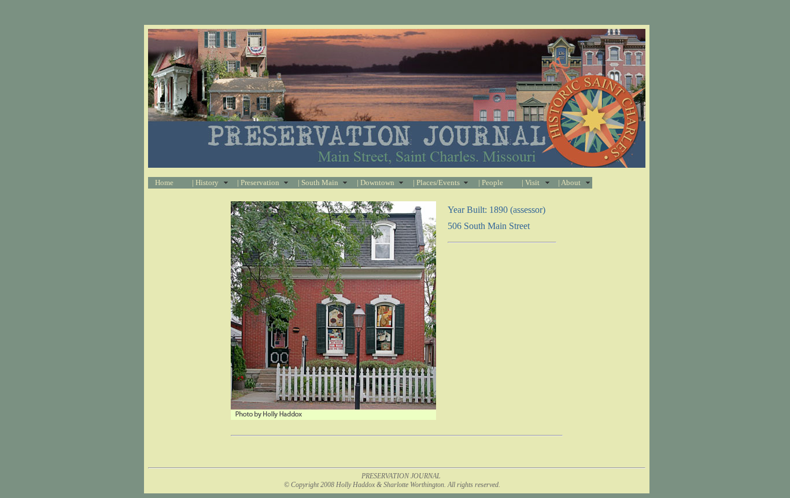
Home (164, 182)
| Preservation (258, 182)
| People (490, 182)
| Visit (531, 182)
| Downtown (375, 182)
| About (569, 182)
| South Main (318, 182)
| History (205, 182)
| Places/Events (436, 182)
